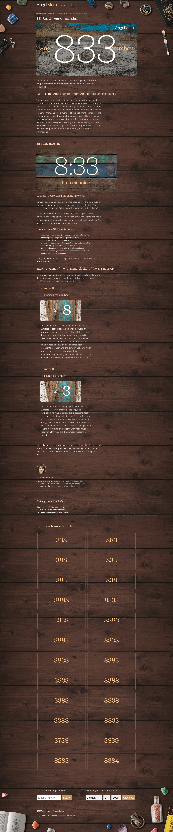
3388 (61, 721)
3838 (61, 661)
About (73, 5)
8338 (111, 641)
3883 (61, 641)
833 (111, 561)
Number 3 (47, 369)
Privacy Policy (58, 811)
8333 (111, 601)
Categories (64, 5)
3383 (61, 701)
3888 (61, 601)
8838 (111, 701)
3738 (61, 741)
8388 (111, 681)
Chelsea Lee (48, 477)
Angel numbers (41, 13)
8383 (111, 661)
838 (111, 581)
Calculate (128, 797)
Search (67, 797)
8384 (111, 761)
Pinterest (45, 815)
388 (61, 561)
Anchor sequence (61, 13)
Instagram (71, 815)
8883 (111, 621)
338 (61, 541)
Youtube (54, 815)
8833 (111, 721)
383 (61, 581)
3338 (61, 621)
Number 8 (47, 288)
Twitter (62, 815)
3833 (61, 681)
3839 (111, 741)
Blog (38, 815)
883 (111, 541)
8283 (61, 761)
